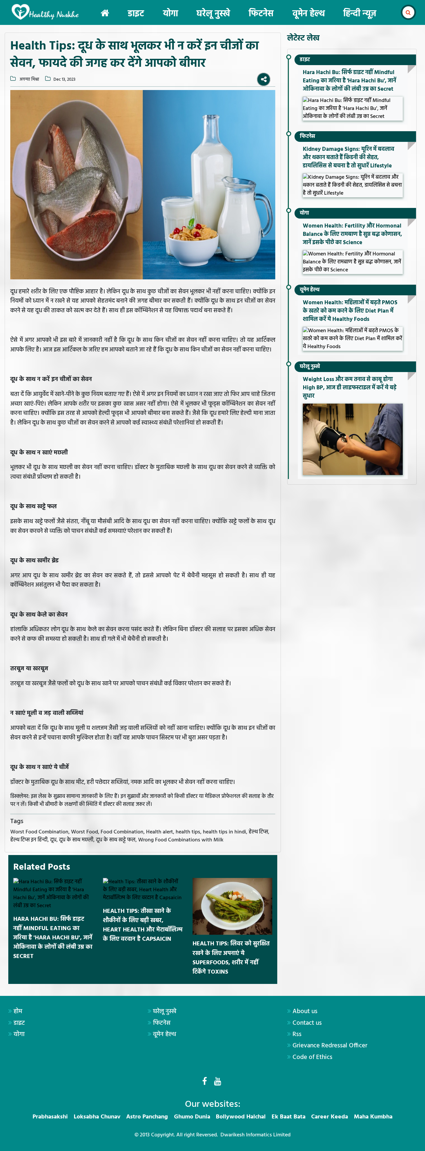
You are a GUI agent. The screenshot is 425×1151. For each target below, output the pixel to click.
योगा (170, 14)
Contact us (307, 1023)
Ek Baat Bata (288, 1117)
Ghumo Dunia (192, 1117)
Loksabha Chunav (97, 1117)
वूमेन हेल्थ (309, 14)
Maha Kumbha (373, 1117)
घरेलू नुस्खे (213, 14)
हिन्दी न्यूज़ (359, 14)
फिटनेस (261, 14)
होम (18, 1011)
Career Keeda (329, 1117)
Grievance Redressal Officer (330, 1046)
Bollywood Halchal (241, 1117)
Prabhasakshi (50, 1117)
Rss (297, 1034)
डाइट (136, 14)
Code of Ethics (312, 1057)
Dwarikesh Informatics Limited (255, 1135)
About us (305, 1011)
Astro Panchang (147, 1117)
